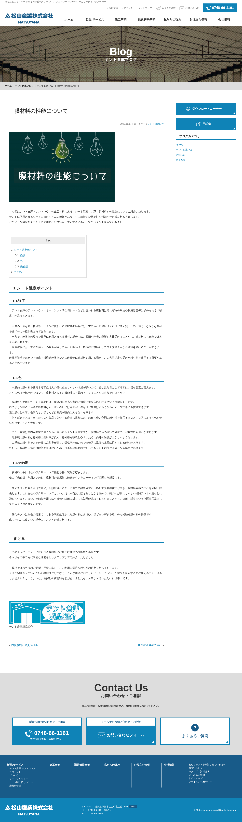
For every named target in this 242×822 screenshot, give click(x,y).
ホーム (69, 19)
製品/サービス (95, 19)
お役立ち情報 (198, 19)
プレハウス (15, 775)
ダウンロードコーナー (207, 108)
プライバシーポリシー (200, 781)
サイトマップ (145, 8)
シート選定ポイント (26, 249)
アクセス (128, 8)
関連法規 (180, 154)
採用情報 (113, 8)
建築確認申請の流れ (150, 645)
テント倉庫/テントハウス (22, 768)
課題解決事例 (147, 19)
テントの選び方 (45, 85)
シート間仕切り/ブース (21, 782)
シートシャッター (18, 778)
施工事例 (121, 19)
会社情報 (224, 19)
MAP (133, 807)
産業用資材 (15, 785)
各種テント (15, 772)
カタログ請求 (168, 8)
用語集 (206, 124)
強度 (22, 255)
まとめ (18, 272)
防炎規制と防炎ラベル (24, 645)
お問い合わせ (192, 8)
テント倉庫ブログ (24, 85)
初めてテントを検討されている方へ (207, 764)
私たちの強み (172, 19)
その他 (179, 144)
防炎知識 (180, 160)
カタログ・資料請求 (199, 771)
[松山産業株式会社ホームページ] (29, 18)
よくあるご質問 (197, 775)
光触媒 (24, 266)
